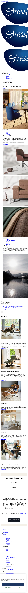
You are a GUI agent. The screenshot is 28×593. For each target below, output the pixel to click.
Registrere (14, 520)
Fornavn (14, 487)
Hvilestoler (3, 306)
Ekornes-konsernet (10, 569)
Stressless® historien (10, 240)
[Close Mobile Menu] (3, 72)
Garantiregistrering (10, 573)
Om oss (5, 238)
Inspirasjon (6, 129)
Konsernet (8, 244)
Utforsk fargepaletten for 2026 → (8, 309)
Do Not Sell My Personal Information (13, 587)
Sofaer (7, 76)
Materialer (8, 133)
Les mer (5, 252)
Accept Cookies (13, 584)
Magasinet (8, 134)
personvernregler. (23, 513)
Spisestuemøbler (12, 306)
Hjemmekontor (9, 78)
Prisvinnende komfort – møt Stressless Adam (10, 307)
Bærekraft (8, 241)
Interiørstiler (8, 131)
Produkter (6, 73)
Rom (7, 132)
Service (7, 243)
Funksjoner (8, 81)
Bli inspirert (5, 144)
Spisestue (8, 77)
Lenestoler (8, 74)
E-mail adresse (14, 482)
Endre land (8, 566)
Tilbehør (8, 79)
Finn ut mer (5, 88)
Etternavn (14, 493)
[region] (13, 583)
